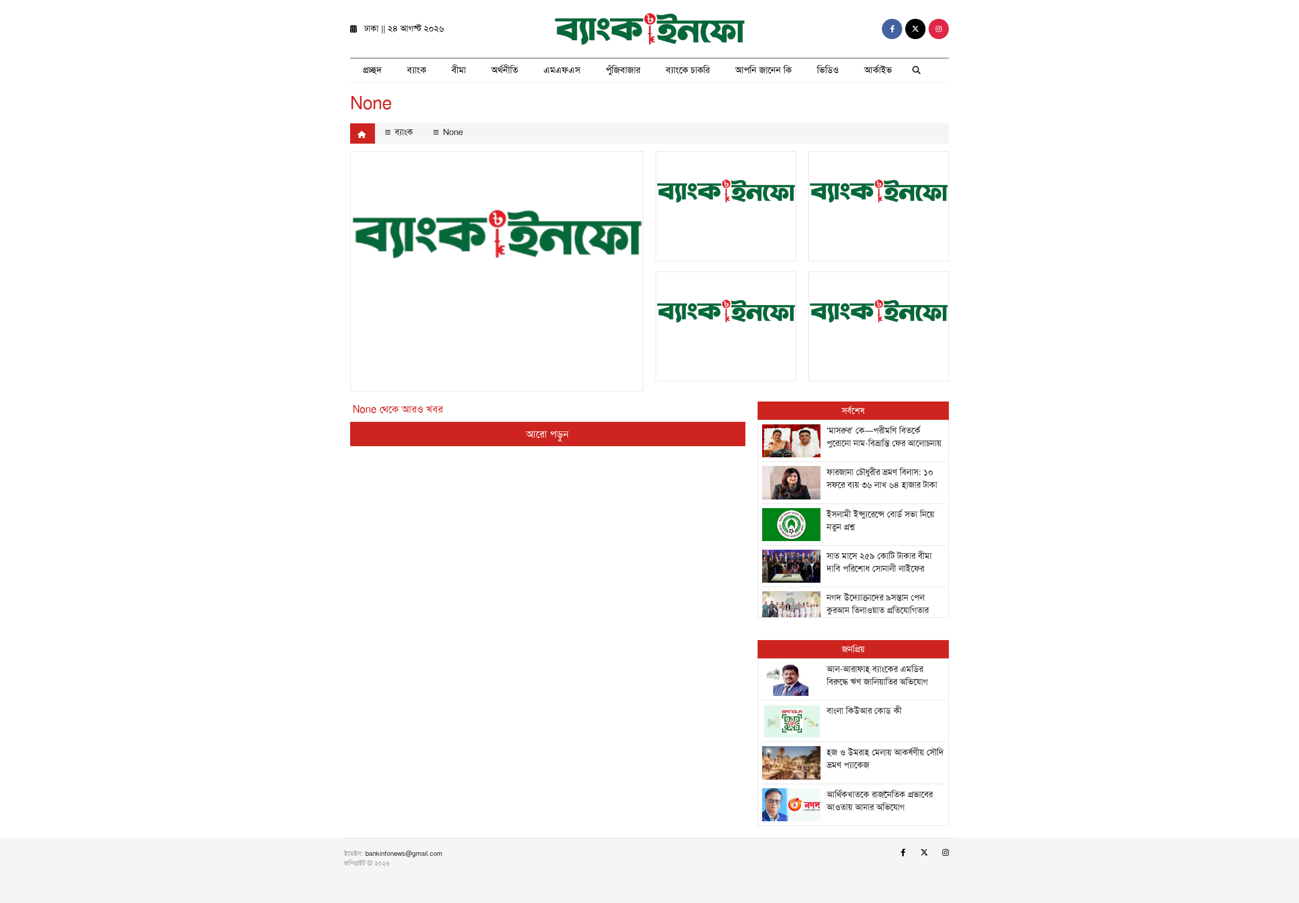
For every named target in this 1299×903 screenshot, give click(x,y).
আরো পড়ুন (547, 434)
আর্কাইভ (878, 70)
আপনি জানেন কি (763, 70)
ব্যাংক (416, 70)
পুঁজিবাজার (623, 70)
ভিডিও (828, 70)
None (451, 132)
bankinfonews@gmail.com (403, 853)
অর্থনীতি (504, 70)
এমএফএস (561, 70)
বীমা (459, 70)
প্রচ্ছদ (372, 70)
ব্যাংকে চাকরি (688, 70)
